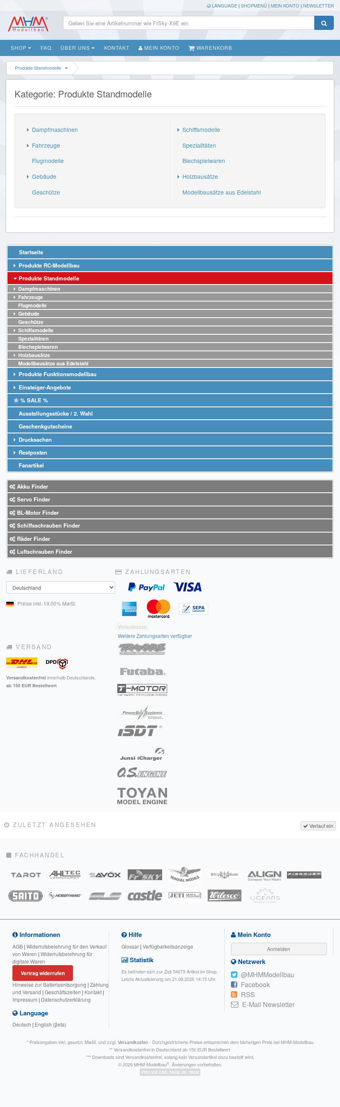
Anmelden (278, 948)
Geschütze (45, 192)
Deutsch (21, 1024)
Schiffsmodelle (200, 129)
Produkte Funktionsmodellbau (57, 374)
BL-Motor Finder (37, 512)
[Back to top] (332, 995)
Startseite (30, 252)
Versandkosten (133, 1042)
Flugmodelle (47, 160)
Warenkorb (213, 47)
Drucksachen (34, 439)
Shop (19, 47)
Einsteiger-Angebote (44, 387)
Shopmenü (254, 5)
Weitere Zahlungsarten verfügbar (155, 635)
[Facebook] (234, 985)
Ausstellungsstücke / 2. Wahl (55, 413)
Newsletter (318, 5)
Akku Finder (31, 486)
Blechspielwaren (203, 160)
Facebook (255, 984)
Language (224, 5)
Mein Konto (285, 5)
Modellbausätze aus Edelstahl (221, 192)
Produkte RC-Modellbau (48, 265)
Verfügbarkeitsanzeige (168, 946)
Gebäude (43, 176)
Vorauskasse (132, 626)
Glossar (130, 946)
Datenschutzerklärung (66, 999)
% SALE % (33, 400)
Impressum (24, 999)
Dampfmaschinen (54, 129)
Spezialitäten (198, 145)
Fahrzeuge (45, 145)
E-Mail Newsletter (268, 1004)
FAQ (46, 47)
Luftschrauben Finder (43, 551)
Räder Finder (32, 539)
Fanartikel (30, 465)
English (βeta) (50, 1024)
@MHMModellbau (267, 974)
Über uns (76, 47)
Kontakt (116, 47)
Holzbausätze (199, 176)
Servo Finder (32, 499)
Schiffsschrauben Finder (47, 525)
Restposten (32, 452)
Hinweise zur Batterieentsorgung (49, 984)
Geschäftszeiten (63, 991)
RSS (248, 994)
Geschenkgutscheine (44, 426)
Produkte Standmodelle (38, 68)
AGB (17, 946)
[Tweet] (234, 975)
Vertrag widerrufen (43, 973)
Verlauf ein (320, 825)
